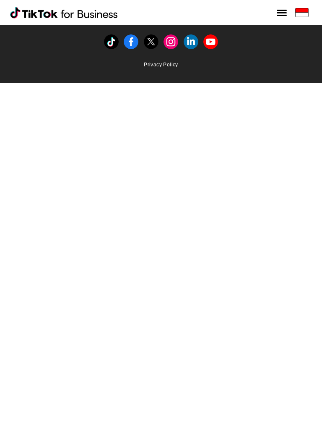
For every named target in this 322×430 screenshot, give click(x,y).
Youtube (210, 39)
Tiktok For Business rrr (45, 12)
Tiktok (111, 39)
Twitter (151, 39)
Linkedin (191, 39)
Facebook (131, 39)
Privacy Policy (161, 65)
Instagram (171, 39)
